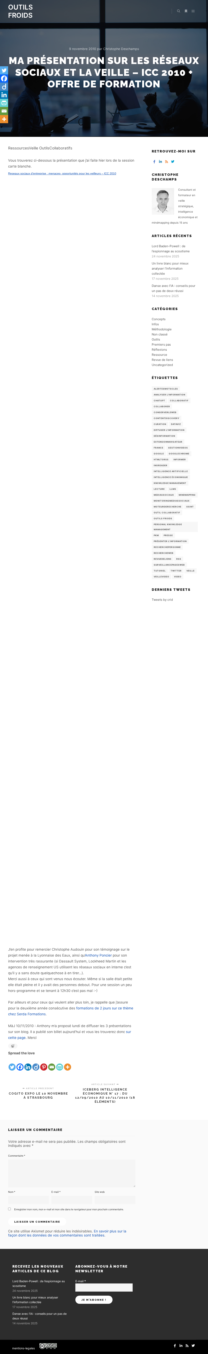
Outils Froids (163, 518)
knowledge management (170, 483)
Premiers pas (161, 344)
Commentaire (16, 1155)
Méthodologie (162, 329)
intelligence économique (171, 477)
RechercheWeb (163, 553)
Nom (11, 1191)
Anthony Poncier (98, 955)
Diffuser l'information (169, 430)
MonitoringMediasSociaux (172, 501)
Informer (179, 459)
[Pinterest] (43, 1064)
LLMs (173, 489)
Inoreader (160, 465)
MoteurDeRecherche (167, 506)
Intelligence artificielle (171, 471)
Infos (155, 324)
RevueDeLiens (162, 559)
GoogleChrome (179, 453)
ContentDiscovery (166, 418)
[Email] (51, 1064)
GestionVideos (178, 447)
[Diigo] (35, 1064)
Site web (100, 1191)
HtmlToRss (161, 459)
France (158, 447)
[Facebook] (20, 1064)
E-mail (56, 1191)
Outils (156, 339)
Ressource (159, 355)
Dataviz (176, 424)
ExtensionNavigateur (168, 442)
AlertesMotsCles (166, 388)
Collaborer (162, 406)
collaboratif (179, 400)
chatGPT (159, 400)
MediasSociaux (164, 495)
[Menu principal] (193, 11)
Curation (160, 424)
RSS (178, 559)
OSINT (190, 506)
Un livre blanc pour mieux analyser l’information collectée (170, 268)
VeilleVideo (161, 576)
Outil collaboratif (167, 512)
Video (177, 576)
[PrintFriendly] (59, 1064)
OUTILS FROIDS (20, 11)
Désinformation (164, 436)
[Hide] (1, 127)
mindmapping (187, 495)
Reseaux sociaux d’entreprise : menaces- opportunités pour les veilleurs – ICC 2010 (62, 173)
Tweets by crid (162, 600)
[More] (67, 1064)
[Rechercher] (178, 11)
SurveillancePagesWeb (169, 565)
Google (159, 453)
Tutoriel (160, 570)
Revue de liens (162, 360)
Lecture (159, 489)
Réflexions (159, 350)
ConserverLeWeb (165, 412)
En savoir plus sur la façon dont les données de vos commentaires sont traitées (67, 1233)
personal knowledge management (168, 527)
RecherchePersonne (167, 547)
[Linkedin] (27, 1064)
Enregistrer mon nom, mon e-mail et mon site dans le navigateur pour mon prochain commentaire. (69, 1209)
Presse (168, 535)
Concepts (159, 319)
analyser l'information (169, 394)
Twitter (176, 570)
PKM (156, 535)
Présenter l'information (170, 541)
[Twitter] (12, 1064)
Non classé (160, 334)
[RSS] (166, 161)
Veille (190, 570)
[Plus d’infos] (186, 11)
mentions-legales (23, 1348)
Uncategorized (162, 365)
